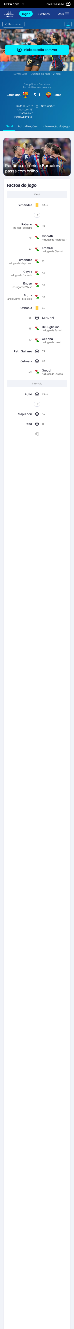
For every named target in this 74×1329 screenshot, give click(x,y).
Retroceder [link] (15, 24)
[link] (26, 14)
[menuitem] (26, 14)
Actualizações (28, 126)
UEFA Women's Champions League (9, 14)
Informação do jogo (56, 126)
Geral (9, 126)
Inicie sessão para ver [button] (40, 49)
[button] (62, 14)
